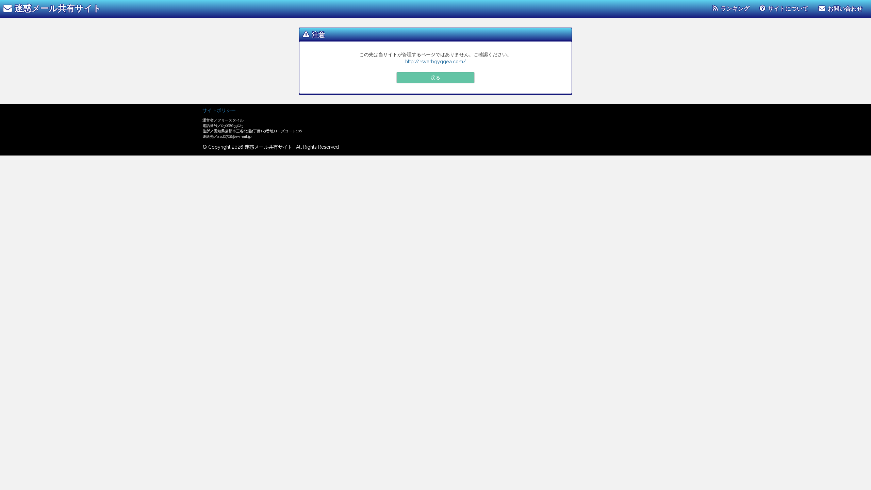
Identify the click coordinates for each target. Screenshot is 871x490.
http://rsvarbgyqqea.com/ (435, 61)
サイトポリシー (219, 110)
